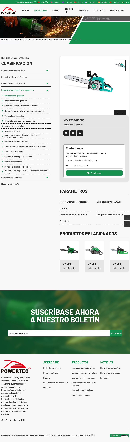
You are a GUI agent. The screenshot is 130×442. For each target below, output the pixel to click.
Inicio (25, 10)
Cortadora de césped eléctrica (17, 166)
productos (40, 10)
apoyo (56, 10)
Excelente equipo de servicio (55, 382)
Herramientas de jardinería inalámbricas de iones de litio (25, 171)
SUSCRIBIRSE (116, 333)
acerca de (69, 10)
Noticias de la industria (110, 368)
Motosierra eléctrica (13, 161)
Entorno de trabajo (51, 373)
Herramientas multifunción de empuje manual (24, 111)
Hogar (4, 39)
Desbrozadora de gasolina (15, 100)
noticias (84, 10)
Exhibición (105, 377)
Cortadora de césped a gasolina (18, 156)
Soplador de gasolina (13, 151)
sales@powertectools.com (85, 160)
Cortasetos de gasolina (14, 116)
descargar (117, 10)
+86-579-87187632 (81, 165)
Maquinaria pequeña (10, 184)
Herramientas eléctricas (11, 177)
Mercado (47, 387)
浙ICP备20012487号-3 (85, 435)
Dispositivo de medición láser (14, 77)
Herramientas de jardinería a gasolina (55, 39)
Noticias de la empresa (110, 373)
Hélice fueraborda (12, 131)
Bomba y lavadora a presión (13, 83)
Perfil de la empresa (52, 368)
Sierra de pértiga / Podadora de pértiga (21, 105)
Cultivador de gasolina (14, 126)
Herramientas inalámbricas (13, 70)
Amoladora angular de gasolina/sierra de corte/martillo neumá (22, 136)
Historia (46, 377)
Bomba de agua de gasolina (16, 141)
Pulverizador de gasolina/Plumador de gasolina (25, 146)
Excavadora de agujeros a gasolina (19, 121)
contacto (99, 10)
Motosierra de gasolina (97, 39)
